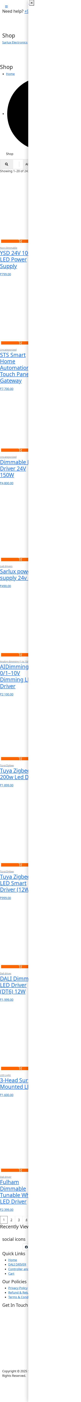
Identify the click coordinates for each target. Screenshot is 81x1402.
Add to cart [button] (20, 241)
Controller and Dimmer (24, 1269)
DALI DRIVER (17, 1264)
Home (12, 1260)
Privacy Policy (18, 1288)
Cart (11, 1273)
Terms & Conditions (22, 1297)
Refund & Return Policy (24, 1292)
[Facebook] (26, 1247)
